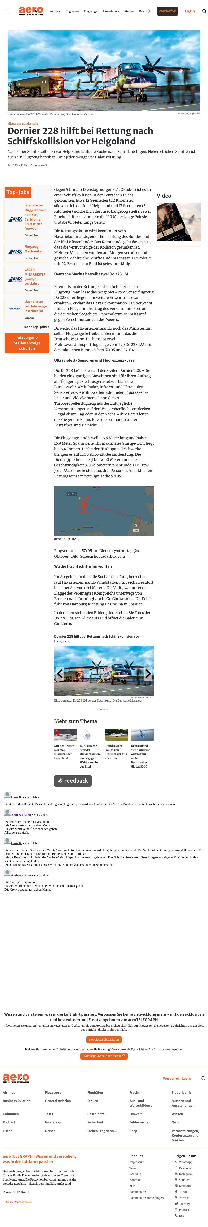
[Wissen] (188, 1114)
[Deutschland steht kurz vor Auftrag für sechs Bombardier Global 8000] (142, 750)
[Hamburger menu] (6, 11)
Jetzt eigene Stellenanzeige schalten (27, 343)
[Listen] (19, 1136)
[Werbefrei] (171, 1078)
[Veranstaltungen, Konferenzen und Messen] (188, 1136)
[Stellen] (103, 1103)
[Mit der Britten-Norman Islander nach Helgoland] (65, 750)
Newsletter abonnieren (104, 1039)
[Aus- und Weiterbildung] (146, 1103)
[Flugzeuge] (61, 1092)
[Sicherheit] (103, 1122)
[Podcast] (19, 1122)
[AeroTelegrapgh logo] (16, 1078)
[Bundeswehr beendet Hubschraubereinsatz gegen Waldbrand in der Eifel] (91, 750)
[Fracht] (146, 1092)
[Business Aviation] (19, 1103)
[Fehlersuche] (146, 1122)
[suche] (204, 11)
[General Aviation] (61, 1103)
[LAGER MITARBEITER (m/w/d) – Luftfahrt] (27, 280)
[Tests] (61, 1114)
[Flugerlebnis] (188, 1092)
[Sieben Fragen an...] (103, 1136)
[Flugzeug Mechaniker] (27, 252)
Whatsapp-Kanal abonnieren (102, 1056)
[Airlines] (19, 1092)
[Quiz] (188, 1122)
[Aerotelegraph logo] (31, 10)
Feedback (76, 780)
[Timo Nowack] (39, 165)
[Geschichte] (103, 1114)
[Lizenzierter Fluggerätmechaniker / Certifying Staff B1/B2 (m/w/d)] (27, 220)
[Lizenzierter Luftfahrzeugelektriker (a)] (27, 309)
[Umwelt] (146, 1114)
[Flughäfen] (103, 1092)
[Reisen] (61, 1136)
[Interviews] (61, 1122)
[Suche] (203, 1078)
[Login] (186, 1078)
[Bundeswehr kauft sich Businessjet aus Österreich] (116, 750)
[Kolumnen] (19, 1114)
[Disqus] (104, 841)
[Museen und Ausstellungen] (188, 1103)
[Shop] (146, 1136)
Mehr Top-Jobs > (36, 327)
